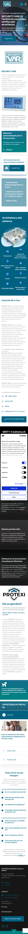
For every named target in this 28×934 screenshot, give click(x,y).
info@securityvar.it (12, 895)
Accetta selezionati (14, 492)
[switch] (24, 467)
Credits (7, 885)
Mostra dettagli (19, 483)
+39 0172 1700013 (11, 898)
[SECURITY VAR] (7, 4)
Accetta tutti (14, 488)
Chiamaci (9, 150)
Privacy (7, 883)
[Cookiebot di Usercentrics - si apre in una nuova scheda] (19, 436)
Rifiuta (14, 497)
